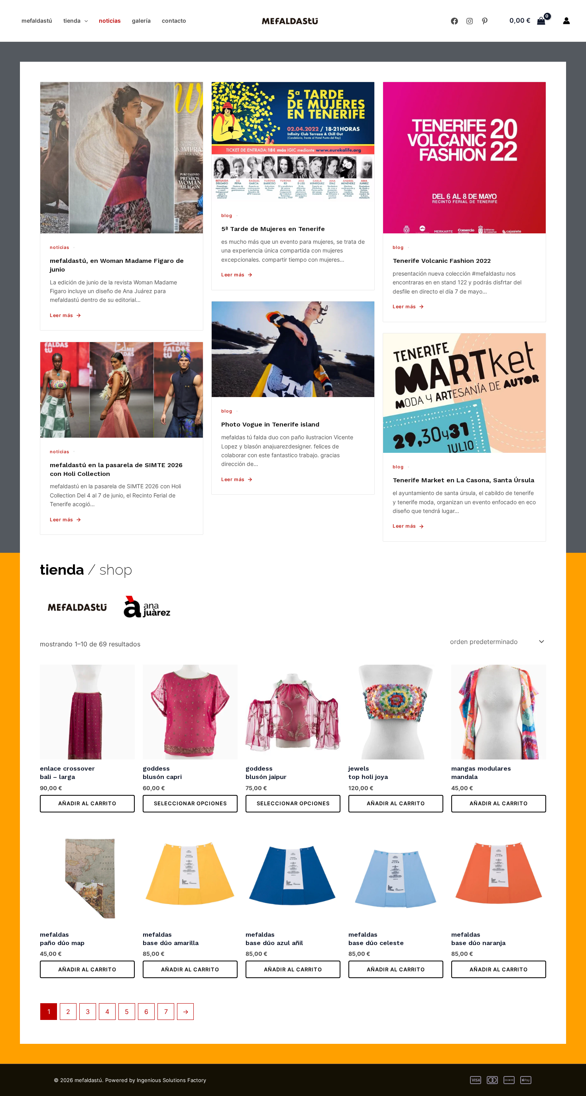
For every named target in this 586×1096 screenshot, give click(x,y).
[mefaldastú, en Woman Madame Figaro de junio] (121, 157)
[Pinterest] (484, 21)
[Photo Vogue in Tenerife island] (293, 349)
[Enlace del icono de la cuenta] (566, 20)
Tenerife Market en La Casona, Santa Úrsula (463, 480)
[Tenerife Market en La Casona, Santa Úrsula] (464, 393)
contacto (174, 20)
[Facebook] (454, 21)
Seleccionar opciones (190, 803)
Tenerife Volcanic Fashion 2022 (442, 260)
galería (141, 20)
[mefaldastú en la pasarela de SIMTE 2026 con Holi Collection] (121, 390)
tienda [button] (72, 20)
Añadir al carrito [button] (87, 803)
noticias (110, 20)
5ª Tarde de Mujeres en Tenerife (273, 229)
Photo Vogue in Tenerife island (270, 424)
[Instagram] (469, 21)
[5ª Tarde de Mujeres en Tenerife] (293, 142)
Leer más (61, 315)
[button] (84, 20)
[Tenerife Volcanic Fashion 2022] (464, 157)
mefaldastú (37, 20)
